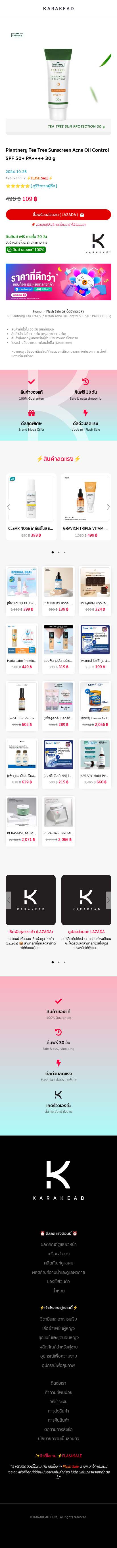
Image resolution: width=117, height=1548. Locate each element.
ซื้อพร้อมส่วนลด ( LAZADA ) (55, 215)
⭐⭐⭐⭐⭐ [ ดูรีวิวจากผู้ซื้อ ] (31, 186)
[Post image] (31, 900)
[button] (52, 552)
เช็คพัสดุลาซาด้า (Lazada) (31, 931)
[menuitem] (58, 1244)
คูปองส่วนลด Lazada (86, 931)
